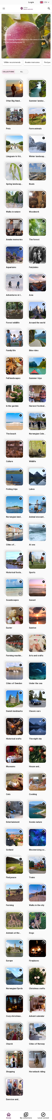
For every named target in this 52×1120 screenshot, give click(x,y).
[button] (45, 2)
